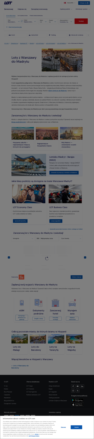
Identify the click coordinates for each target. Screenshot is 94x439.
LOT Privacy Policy (34, 436)
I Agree (76, 427)
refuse (36, 434)
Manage (63, 427)
